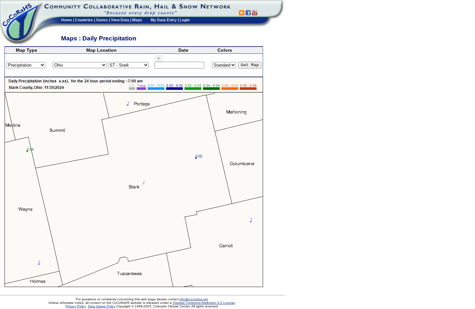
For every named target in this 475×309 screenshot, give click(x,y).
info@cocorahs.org (194, 299)
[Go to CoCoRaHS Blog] (241, 13)
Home (66, 20)
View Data (120, 20)
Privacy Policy (76, 306)
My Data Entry (164, 20)
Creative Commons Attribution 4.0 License (204, 302)
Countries (84, 20)
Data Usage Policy (101, 306)
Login (185, 20)
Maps (137, 20)
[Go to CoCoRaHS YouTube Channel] (254, 13)
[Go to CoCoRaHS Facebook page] (248, 13)
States (102, 20)
